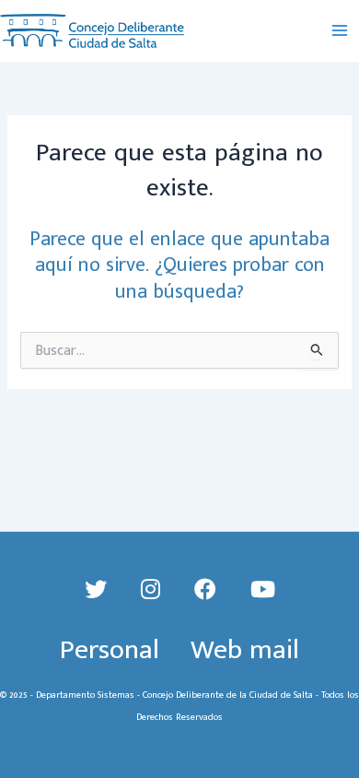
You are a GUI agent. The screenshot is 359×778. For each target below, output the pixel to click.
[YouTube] (262, 590)
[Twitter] (99, 590)
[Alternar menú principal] (339, 31)
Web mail (245, 650)
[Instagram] (154, 590)
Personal (109, 650)
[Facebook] (208, 590)
